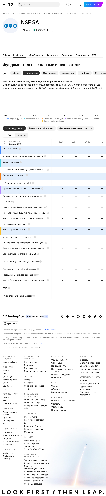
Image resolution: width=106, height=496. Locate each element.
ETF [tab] (94, 55)
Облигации (8, 376)
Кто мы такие (30, 417)
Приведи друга (58, 366)
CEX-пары (7, 383)
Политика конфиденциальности (34, 467)
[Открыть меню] (4, 4)
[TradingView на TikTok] (95, 316)
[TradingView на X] (62, 316)
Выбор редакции (59, 392)
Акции (6, 370)
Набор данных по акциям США (36, 407)
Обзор (27, 380)
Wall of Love (56, 363)
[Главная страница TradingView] (10, 4)
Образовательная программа (88, 393)
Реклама (84, 380)
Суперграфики (10, 362)
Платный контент (59, 410)
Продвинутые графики (90, 369)
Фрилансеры (57, 407)
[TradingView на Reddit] (100, 316)
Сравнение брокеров (34, 386)
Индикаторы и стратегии (63, 401)
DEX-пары (7, 386)
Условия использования (35, 460)
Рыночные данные (33, 368)
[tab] (16, 73)
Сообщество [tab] (36, 55)
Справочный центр (33, 426)
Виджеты (84, 360)
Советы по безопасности (36, 477)
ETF (4, 373)
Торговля (55, 386)
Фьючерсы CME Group (34, 399)
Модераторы (57, 377)
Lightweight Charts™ (89, 366)
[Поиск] (5, 142)
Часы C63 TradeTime (34, 449)
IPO (4, 424)
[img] (47, 30)
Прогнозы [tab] (67, 55)
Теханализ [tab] (52, 55)
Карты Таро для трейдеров (31, 444)
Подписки (28, 365)
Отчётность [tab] (19, 55)
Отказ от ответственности (36, 463)
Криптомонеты (10, 380)
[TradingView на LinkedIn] (84, 316)
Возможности (30, 362)
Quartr (41, 344)
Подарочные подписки (35, 371)
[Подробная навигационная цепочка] (14, 13)
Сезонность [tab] (82, 55)
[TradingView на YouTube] (73, 316)
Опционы (7, 438)
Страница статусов (33, 484)
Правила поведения (60, 374)
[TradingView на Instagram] (78, 316)
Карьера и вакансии (33, 429)
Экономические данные (10, 413)
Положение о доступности (36, 474)
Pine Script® (8, 444)
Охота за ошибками (33, 481)
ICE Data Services (51, 330)
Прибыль (7, 417)
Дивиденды (8, 420)
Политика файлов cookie (35, 471)
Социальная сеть (59, 360)
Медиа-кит (29, 432)
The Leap (28, 389)
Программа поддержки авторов (62, 370)
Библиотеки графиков (90, 363)
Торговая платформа (89, 372)
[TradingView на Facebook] (67, 316)
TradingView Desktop (8, 457)
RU (71, 4)
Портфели (7, 432)
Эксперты (56, 404)
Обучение (56, 389)
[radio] (9, 135)
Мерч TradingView (32, 440)
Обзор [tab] (6, 55)
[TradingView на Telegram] (89, 316)
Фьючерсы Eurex (32, 402)
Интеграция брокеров (90, 383)
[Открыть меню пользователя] (79, 4)
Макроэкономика (11, 441)
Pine (5, 389)
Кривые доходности (12, 435)
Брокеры (28, 383)
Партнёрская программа (86, 387)
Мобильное (8, 453)
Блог (26, 423)
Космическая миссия (34, 420)
